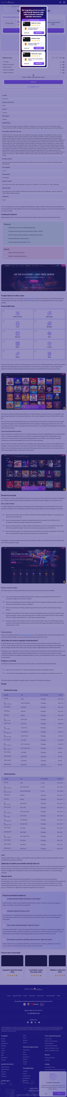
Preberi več (26, 32)
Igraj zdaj (39, 32)
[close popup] (45, 9)
